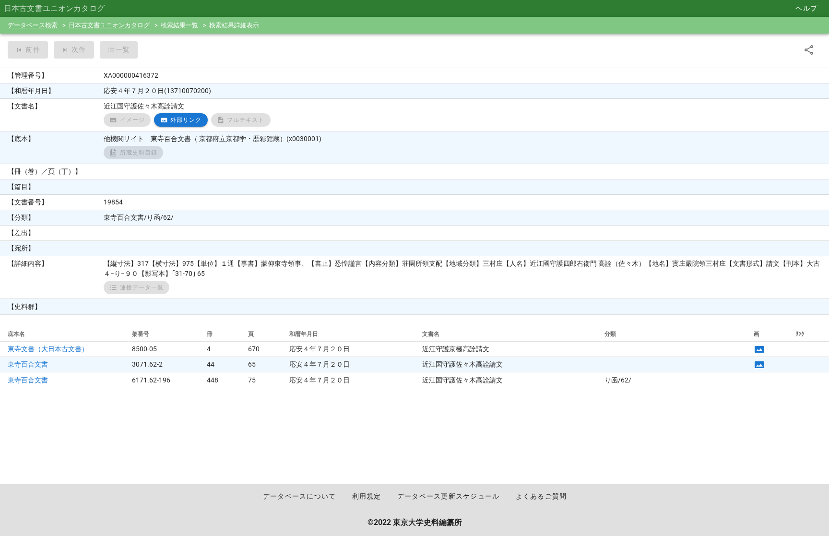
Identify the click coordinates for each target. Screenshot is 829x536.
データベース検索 (33, 25)
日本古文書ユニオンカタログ (110, 25)
